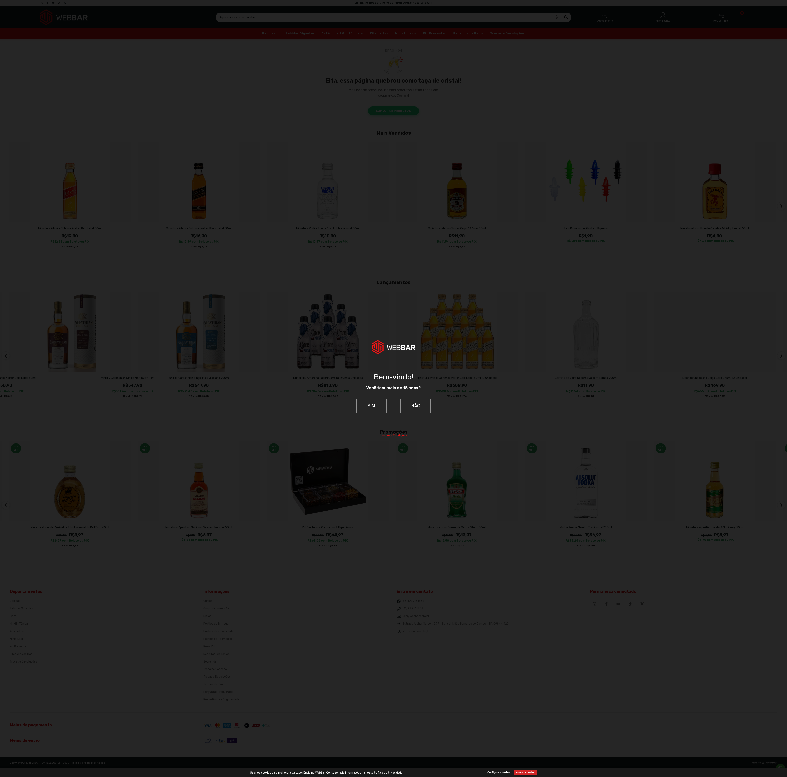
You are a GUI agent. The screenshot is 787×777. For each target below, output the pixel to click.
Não (415, 406)
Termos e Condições (393, 435)
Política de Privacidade (388, 772)
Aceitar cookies (525, 772)
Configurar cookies (498, 772)
